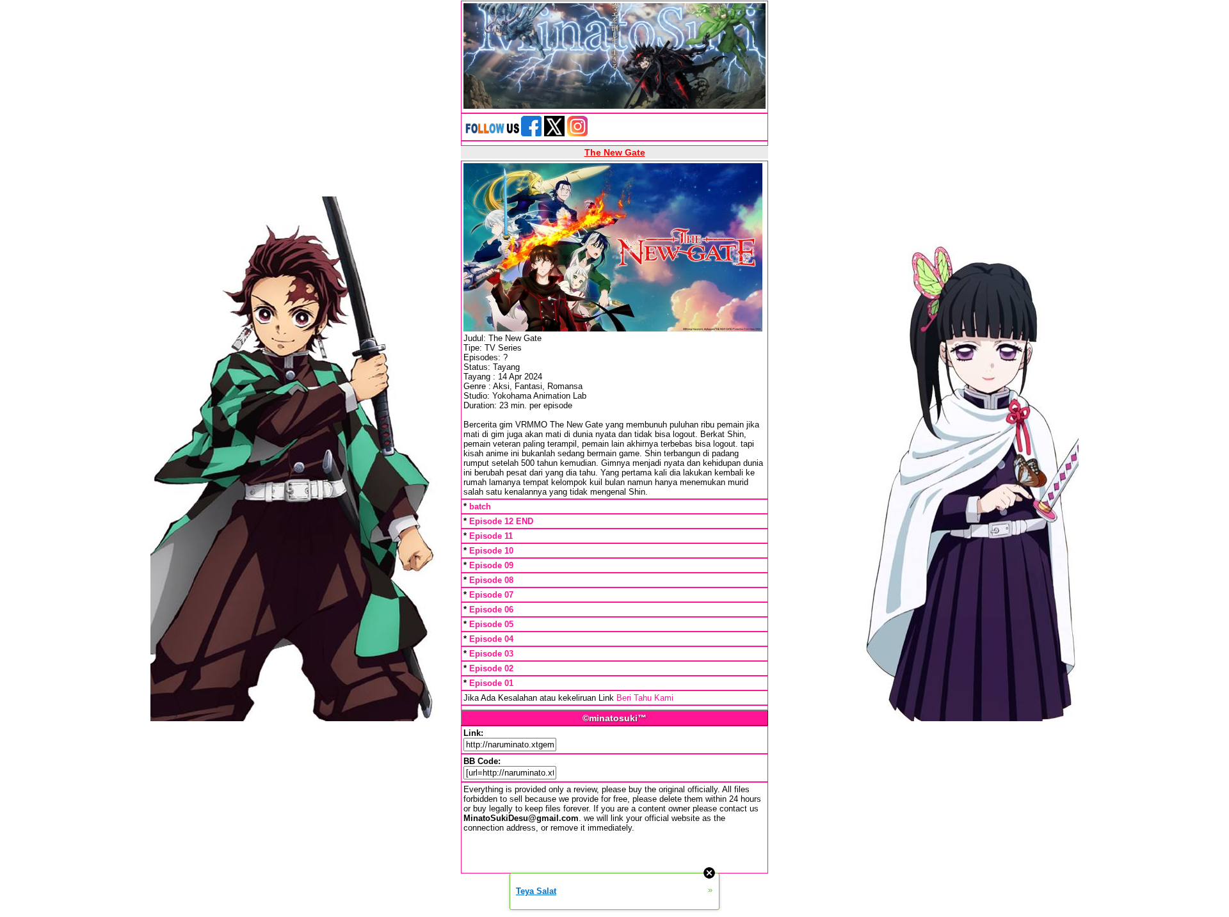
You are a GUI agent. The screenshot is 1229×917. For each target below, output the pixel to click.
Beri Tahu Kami (644, 698)
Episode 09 (491, 565)
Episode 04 (491, 639)
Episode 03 (491, 653)
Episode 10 (491, 550)
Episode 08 (491, 580)
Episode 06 (491, 609)
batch (480, 506)
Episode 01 (491, 683)
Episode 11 (491, 536)
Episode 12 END (501, 521)
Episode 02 (491, 668)
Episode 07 (491, 595)
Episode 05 (491, 624)
